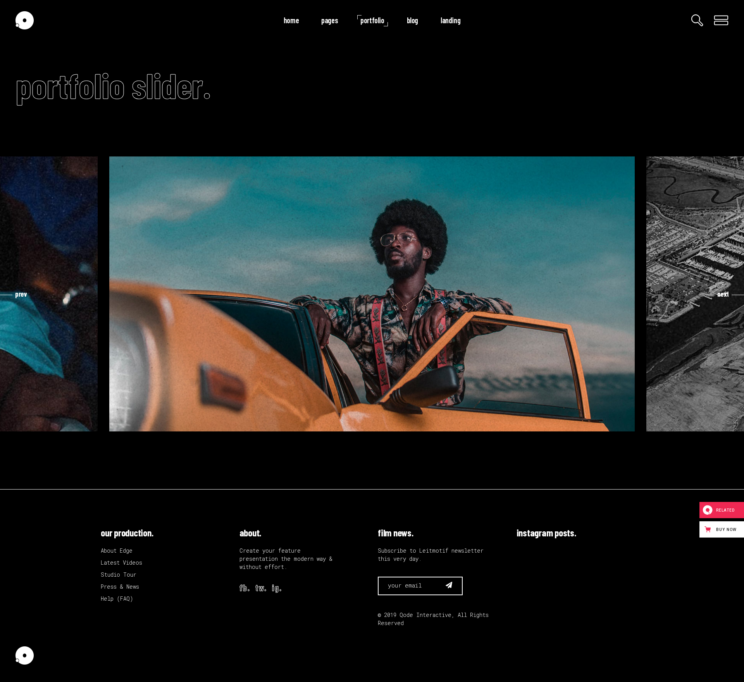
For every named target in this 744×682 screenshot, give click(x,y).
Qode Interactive (425, 614)
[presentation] (13, 293)
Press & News (120, 586)
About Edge (117, 550)
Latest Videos (121, 562)
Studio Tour (118, 574)
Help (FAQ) (117, 598)
